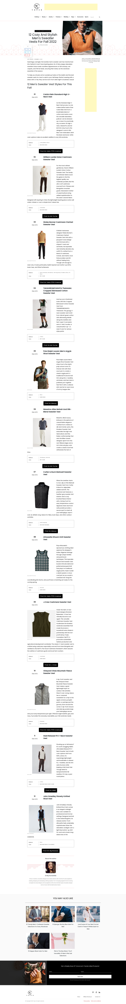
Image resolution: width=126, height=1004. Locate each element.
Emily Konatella (50, 876)
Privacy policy (87, 1001)
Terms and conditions (96, 1001)
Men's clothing (46, 31)
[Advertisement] (70, 7)
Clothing (38, 31)
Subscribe (80, 976)
